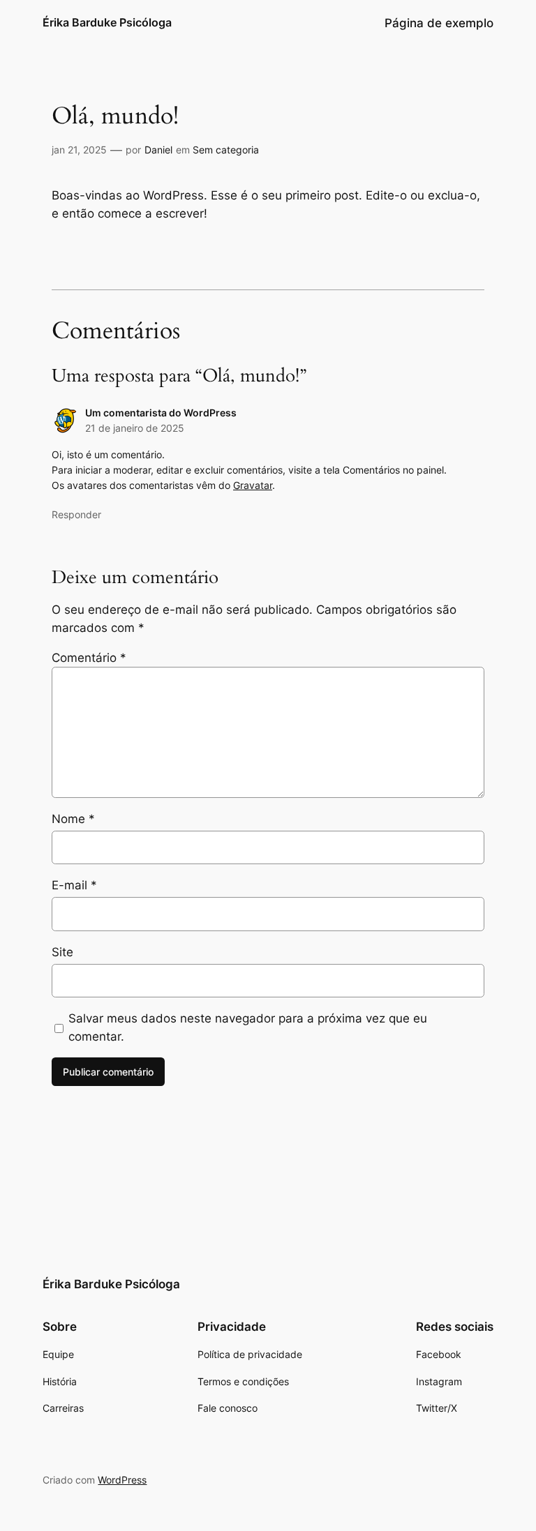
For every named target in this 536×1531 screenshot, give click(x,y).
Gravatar (252, 485)
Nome (73, 819)
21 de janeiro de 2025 (134, 428)
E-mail (74, 885)
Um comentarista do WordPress (161, 412)
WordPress (122, 1480)
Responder (76, 514)
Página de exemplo (439, 23)
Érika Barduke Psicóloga (107, 22)
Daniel (158, 150)
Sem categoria (226, 150)
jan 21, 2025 (79, 150)
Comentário (89, 658)
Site (62, 952)
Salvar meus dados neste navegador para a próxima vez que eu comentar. (247, 1027)
